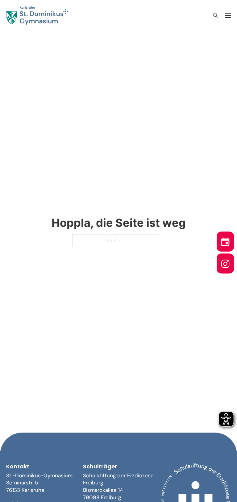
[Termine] (225, 240)
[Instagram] (225, 262)
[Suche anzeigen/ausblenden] (215, 15)
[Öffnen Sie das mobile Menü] (228, 15)
